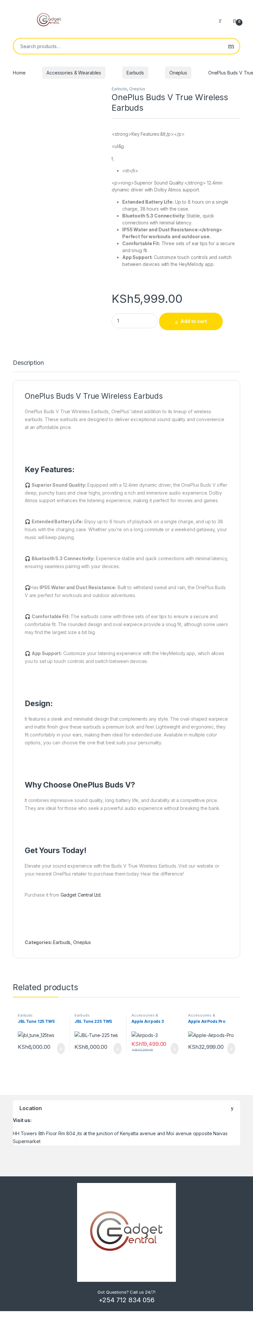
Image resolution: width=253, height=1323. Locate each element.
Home (19, 72)
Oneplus (178, 72)
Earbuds (135, 72)
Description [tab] (28, 363)
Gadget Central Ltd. (81, 895)
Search (231, 46)
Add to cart (194, 321)
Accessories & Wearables (73, 72)
